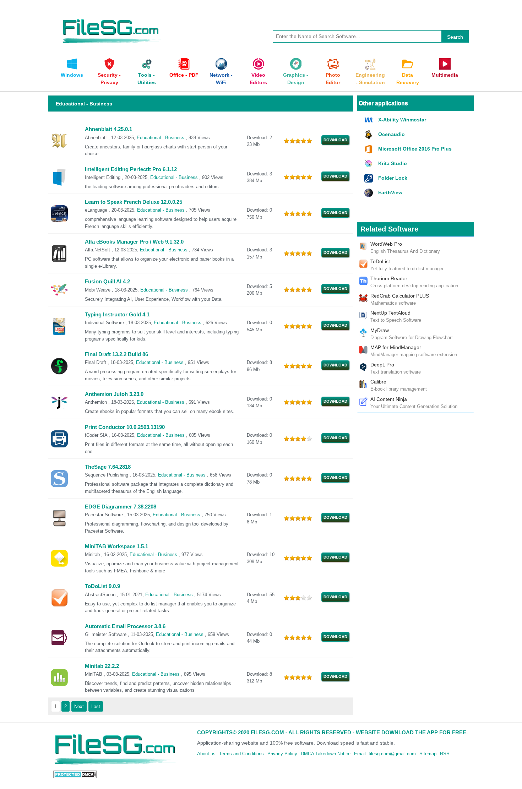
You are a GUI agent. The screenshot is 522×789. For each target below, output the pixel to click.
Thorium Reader (388, 278)
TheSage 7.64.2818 (108, 467)
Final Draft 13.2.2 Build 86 (116, 354)
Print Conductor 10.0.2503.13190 (125, 427)
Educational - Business (161, 137)
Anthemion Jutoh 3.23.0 (114, 394)
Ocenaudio (391, 134)
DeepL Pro (382, 365)
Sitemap (427, 753)
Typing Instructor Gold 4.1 (117, 314)
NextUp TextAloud (390, 313)
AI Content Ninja (388, 399)
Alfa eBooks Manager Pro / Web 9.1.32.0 (134, 242)
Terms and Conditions (241, 753)
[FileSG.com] (111, 18)
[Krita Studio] (369, 163)
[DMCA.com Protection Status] (75, 774)
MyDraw (379, 330)
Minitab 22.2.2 (102, 666)
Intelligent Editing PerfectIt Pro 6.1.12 (131, 169)
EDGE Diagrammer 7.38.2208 (120, 507)
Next (79, 706)
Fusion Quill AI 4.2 (107, 281)
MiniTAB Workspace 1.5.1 (116, 546)
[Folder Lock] (369, 178)
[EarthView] (369, 193)
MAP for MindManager (395, 347)
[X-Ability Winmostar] (369, 120)
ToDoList (380, 261)
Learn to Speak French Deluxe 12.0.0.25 (133, 202)
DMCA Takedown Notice (325, 753)
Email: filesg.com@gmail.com (385, 753)
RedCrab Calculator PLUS (399, 296)
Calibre (378, 382)
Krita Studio (392, 163)
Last (95, 706)
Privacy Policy (282, 753)
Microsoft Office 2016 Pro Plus (415, 149)
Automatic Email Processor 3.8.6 (125, 626)
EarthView (390, 192)
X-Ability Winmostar (402, 120)
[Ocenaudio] (369, 134)
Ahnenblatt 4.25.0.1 (108, 129)
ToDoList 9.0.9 (102, 586)
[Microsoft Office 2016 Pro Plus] (369, 149)
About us (206, 753)
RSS (445, 753)
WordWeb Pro (386, 244)
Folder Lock (392, 178)
